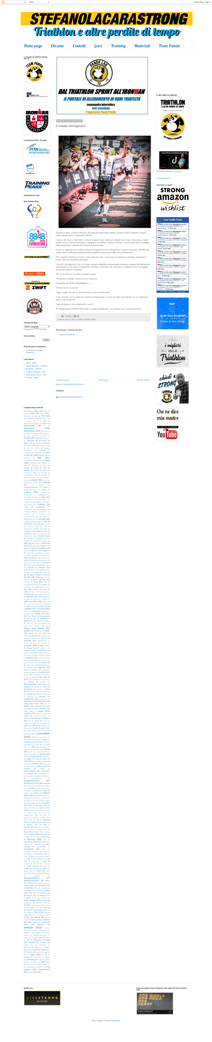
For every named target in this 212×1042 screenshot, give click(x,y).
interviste (27, 641)
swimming (43, 893)
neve (29, 708)
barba (37, 448)
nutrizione (28, 713)
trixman (44, 935)
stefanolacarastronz (31, 881)
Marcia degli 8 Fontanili (32, 675)
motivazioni (41, 701)
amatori (44, 436)
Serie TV (29, 859)
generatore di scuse (40, 599)
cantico (35, 475)
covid (45, 526)
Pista (26, 761)
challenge (46, 482)
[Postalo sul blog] (69, 316)
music (26, 704)
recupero (36, 790)
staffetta (47, 873)
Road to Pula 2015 (30, 832)
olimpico (46, 718)
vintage (26, 957)
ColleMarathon (37, 502)
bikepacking (28, 460)
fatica (32, 570)
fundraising (27, 594)
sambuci (26, 844)
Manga (26, 672)
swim (47, 890)
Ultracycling (37, 940)
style (38, 888)
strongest (42, 885)
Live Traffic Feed (173, 220)
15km (45, 411)
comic (26, 507)
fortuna (37, 587)
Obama (45, 713)
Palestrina (44, 725)
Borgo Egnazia (42, 463)
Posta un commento (67, 335)
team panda (29, 900)
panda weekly (30, 734)
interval (44, 638)
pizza (45, 761)
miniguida (27, 687)
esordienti (46, 563)
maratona (42, 672)
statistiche (36, 876)
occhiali (35, 716)
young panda (35, 964)
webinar (47, 957)
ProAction (46, 776)
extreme (47, 565)
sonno (45, 868)
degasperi (39, 538)
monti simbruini (45, 694)
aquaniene (30, 440)
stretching (30, 883)
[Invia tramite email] (66, 316)
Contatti (79, 45)
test (25, 905)
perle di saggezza (30, 754)
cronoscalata (35, 531)
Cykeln (45, 534)
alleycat (36, 433)
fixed (36, 582)
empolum (34, 560)
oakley (38, 713)
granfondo (43, 618)
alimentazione (29, 426)
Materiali (142, 45)
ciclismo (27, 492)
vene (38, 952)
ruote (45, 839)
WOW (43, 962)
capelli (26, 477)
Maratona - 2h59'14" (34, 369)
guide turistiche (37, 621)
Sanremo (38, 844)
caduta (36, 468)
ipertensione (42, 641)
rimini (40, 800)
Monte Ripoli (35, 691)
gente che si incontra (35, 608)
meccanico (46, 679)
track (48, 915)
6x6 (36, 416)
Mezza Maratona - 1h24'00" (36, 366)
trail (28, 917)
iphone (26, 643)
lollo (48, 665)
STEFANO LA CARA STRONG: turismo (172, 260)
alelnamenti (27, 423)
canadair (27, 475)
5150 (29, 416)
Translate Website (163, 178)
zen (25, 967)
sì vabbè (43, 861)
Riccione (47, 798)
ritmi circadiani (30, 803)
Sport (39, 871)
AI (37, 421)
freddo (26, 592)
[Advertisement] (103, 358)
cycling (26, 534)
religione (36, 793)
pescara (43, 754)
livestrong (40, 665)
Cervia (35, 482)
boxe (25, 465)
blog (48, 460)
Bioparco (39, 460)
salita (35, 842)
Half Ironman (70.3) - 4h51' (36, 375)
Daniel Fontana (44, 536)
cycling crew (36, 534)
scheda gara (28, 854)
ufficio (48, 937)
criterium (36, 529)
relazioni (26, 793)
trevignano (41, 924)
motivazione (28, 701)
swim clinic (32, 893)
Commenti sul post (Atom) (73, 384)
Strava (47, 880)
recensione (32, 788)
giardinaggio (36, 611)
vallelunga (42, 945)
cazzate (34, 480)
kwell (25, 660)
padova (26, 725)
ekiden (26, 558)
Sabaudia (27, 842)
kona (45, 658)
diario (45, 541)
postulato (27, 768)
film (46, 575)
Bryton (45, 465)
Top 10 (37, 912)
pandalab (86, 319)
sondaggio (36, 868)
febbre (45, 570)
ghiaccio (26, 611)
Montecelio (46, 691)
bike (40, 458)
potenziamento (29, 771)
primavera (27, 776)
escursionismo (35, 563)
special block (28, 871)
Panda (35, 728)
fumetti (45, 592)
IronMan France (44, 645)
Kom (39, 658)
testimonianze (35, 905)
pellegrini (36, 749)
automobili (36, 443)
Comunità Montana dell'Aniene (35, 511)
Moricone (30, 696)
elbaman (34, 558)
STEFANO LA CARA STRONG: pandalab (172, 253)
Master (26, 679)
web (40, 957)
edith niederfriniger (37, 553)
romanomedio (28, 837)
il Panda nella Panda (37, 627)
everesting (38, 565)
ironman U (43, 648)
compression (28, 509)
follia (45, 582)
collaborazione (41, 499)
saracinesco (28, 849)
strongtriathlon (29, 888)
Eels (48, 553)
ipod (34, 643)
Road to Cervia (29, 808)
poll (46, 766)
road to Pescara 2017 (39, 829)
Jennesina (27, 655)
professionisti (36, 778)
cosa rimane (36, 524)
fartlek (26, 570)
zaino (45, 964)
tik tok (47, 908)
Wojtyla (35, 962)
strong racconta (42, 883)
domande (44, 546)
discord (35, 546)
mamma (35, 670)
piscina (44, 759)
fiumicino (27, 582)
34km (41, 413)
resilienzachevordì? (41, 795)
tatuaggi (42, 895)
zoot (29, 972)
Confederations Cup (31, 516)
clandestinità (42, 495)
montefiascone (31, 694)
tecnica (44, 900)
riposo (47, 800)
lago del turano (29, 662)
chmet (35, 490)
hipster (47, 621)
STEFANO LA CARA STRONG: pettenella (172, 240)
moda (45, 687)
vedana (28, 950)
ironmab (43, 643)
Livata (32, 665)
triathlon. (27, 935)
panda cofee (45, 728)
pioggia (28, 759)
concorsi (41, 514)
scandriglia (27, 851)
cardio (34, 477)
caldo (44, 470)
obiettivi (26, 716)
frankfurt (36, 589)
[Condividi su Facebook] (75, 316)
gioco (28, 614)
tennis (38, 903)
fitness (35, 580)
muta (45, 704)
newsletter (43, 708)
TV (33, 937)
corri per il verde (41, 521)
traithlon (34, 922)
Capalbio (44, 475)
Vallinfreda (37, 947)
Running (31, 839)
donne (26, 548)
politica (39, 766)
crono (26, 531)
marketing (46, 675)
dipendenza (36, 543)
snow (48, 864)
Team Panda (169, 45)
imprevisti (38, 631)
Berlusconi (40, 453)
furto (43, 594)
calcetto (26, 470)
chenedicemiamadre (31, 487)
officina (44, 716)
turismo (26, 937)
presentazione (42, 773)
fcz (38, 570)
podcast (26, 764)
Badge (41, 445)
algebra (44, 423)
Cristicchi (27, 529)
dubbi (26, 550)
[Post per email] (62, 316)
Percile (45, 752)
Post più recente (63, 380)
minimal (36, 687)
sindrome (27, 864)
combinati (41, 504)
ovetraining (43, 723)
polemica (27, 766)
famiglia (42, 568)
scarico (36, 851)
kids (48, 655)
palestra (35, 725)
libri (44, 663)
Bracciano (35, 465)
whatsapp (30, 960)
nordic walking (29, 711)
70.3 (43, 416)
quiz (28, 786)
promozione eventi (31, 783)
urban (47, 940)
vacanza (31, 942)
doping (33, 548)
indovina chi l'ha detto (37, 633)
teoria (45, 903)
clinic (35, 497)
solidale (26, 868)
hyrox (25, 626)
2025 (25, 413)
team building (42, 898)
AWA (28, 445)
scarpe (45, 851)
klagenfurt (30, 658)
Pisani (37, 759)
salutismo (44, 842)
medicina (31, 682)
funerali (36, 594)
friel (33, 592)
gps (34, 618)
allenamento (29, 431)
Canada (44, 473)
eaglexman (34, 550)
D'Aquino (27, 536)
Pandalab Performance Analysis (35, 739)
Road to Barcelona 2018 (37, 805)
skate (35, 864)
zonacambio (44, 969)
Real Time (172, 292)
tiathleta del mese (36, 908)
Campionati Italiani (30, 473)
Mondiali (26, 689)
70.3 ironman (28, 418)
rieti (34, 800)
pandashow (28, 744)
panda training (45, 730)
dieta (26, 543)
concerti (26, 514)
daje (34, 536)
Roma (32, 834)
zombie (39, 967)
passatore (43, 747)
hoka (35, 623)
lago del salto (42, 660)
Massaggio (43, 677)
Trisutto (36, 935)
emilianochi (44, 558)
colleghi (26, 502)
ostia (34, 723)
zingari (32, 967)
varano (47, 947)
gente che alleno (70, 319)
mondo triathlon (37, 689)
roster (37, 837)
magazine (41, 667)
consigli (42, 519)
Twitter (40, 937)
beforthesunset (29, 453)
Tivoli (28, 910)
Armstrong (42, 440)
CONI (45, 516)
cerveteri (26, 482)
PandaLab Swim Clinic (31, 742)
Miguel (44, 684)
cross (45, 531)
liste (25, 665)
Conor (34, 519)
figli (25, 575)
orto (29, 721)
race (33, 786)
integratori (44, 636)
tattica (35, 895)
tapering (26, 895)
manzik (33, 672)
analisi (37, 438)
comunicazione (42, 509)
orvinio (36, 721)
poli (33, 766)
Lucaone (30, 667)
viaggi (45, 952)
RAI (39, 786)
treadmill (44, 922)
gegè (28, 599)
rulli (43, 837)
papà (33, 747)
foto (25, 589)
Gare (98, 45)
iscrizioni (26, 653)
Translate (43, 329)
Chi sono (57, 45)
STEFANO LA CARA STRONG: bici (170, 267)
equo (25, 563)
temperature (28, 903)
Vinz (33, 957)
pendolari (46, 749)
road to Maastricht (36, 822)
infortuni (34, 636)
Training (118, 45)
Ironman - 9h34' (32, 378)
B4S (34, 445)
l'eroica (32, 660)
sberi (43, 849)
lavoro (39, 662)
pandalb (45, 742)
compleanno (40, 507)
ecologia (44, 550)
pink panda (46, 756)
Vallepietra (27, 947)
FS (38, 592)
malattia (79, 319)
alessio (36, 423)
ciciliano (44, 490)
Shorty (33, 861)
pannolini (39, 744)
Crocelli (44, 529)
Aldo (44, 421)
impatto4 (27, 631)
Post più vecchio (143, 380)
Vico (25, 955)
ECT (25, 553)
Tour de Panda (37, 915)
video (32, 954)
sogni (45, 866)
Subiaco (29, 890)
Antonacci (46, 438)
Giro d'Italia (32, 616)
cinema (43, 492)
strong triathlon (29, 885)
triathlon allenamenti (39, 930)
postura (41, 768)
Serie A (47, 856)
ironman (27, 645)
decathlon (29, 538)
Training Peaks (35, 920)
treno (26, 924)
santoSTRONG (41, 847)
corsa (26, 524)
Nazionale (37, 706)
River (40, 803)
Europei (28, 565)
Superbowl (38, 890)
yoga (25, 964)
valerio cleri (28, 945)
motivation (42, 696)
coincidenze (28, 499)
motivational (28, 699)
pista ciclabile (36, 761)
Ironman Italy (31, 648)
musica (36, 704)
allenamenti (29, 428)
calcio (36, 470)
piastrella (36, 756)
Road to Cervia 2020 (37, 810)
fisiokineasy (39, 577)
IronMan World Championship (35, 650)
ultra (27, 940)
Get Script (164, 292)
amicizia (27, 438)
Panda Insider (31, 730)
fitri (44, 580)
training (37, 917)
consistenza (28, 521)
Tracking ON (181, 292)
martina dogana (31, 677)
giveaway (43, 616)
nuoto (40, 711)
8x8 (38, 418)
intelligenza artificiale (31, 638)
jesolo (35, 655)
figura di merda (35, 575)
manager (44, 670)
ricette (28, 800)
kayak (42, 655)
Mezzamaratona (30, 684)
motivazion (43, 699)
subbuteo (46, 888)
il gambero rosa (38, 626)
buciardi (26, 468)
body (31, 463)
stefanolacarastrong (31, 878)
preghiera (30, 773)
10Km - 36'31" (31, 363)
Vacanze (44, 942)
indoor (47, 631)
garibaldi (29, 597)
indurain (26, 636)
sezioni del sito (41, 859)
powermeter (45, 771)
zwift (35, 972)
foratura (44, 584)
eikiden (44, 555)
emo (25, 560)
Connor (26, 519)
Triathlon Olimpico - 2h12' (36, 372)
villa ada (44, 955)
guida (26, 621)
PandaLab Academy (39, 737)
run (48, 837)
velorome (30, 952)
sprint (39, 873)
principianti (36, 776)
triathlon (93, 319)
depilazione (37, 541)
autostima (46, 443)
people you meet (34, 752)
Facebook (30, 567)
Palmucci (27, 728)
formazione (27, 587)
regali (45, 790)
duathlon (42, 548)
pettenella (27, 756)
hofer (28, 623)
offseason (27, 718)
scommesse (39, 854)
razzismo (47, 786)
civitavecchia (28, 495)
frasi (44, 589)
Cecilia (45, 480)
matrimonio (36, 679)
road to (47, 803)
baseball (42, 450)
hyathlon (44, 623)
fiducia (45, 572)
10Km (36, 411)
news (35, 708)
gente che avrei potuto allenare (38, 606)
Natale (26, 706)
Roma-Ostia (43, 834)
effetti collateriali (32, 555)
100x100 (27, 411)
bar (28, 448)
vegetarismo (45, 950)
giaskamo (46, 611)
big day (41, 455)
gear (48, 596)
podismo (35, 764)
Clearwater (27, 497)
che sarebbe (37, 485)
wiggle (41, 959)
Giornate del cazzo (42, 614)
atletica (26, 443)
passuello (27, 749)
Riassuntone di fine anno (32, 798)
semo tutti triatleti (36, 856)
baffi (48, 445)
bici (31, 455)
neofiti (48, 706)
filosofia (27, 577)
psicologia (46, 783)
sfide (25, 861)
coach (43, 497)
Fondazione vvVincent (31, 584)
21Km (32, 413)
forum (45, 587)
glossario (27, 618)
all (44, 426)
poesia (45, 764)
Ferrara (36, 572)
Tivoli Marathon (38, 910)
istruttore (36, 653)
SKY (41, 864)
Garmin (40, 596)
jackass (44, 653)
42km (48, 413)
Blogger (117, 1021)
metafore (43, 682)
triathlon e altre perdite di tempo (35, 933)
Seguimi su (32, 273)
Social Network (32, 866)
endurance (43, 560)
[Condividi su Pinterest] (77, 316)
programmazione (31, 780)
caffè (44, 468)
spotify (32, 873)
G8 (49, 594)
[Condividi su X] (72, 316)
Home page (33, 45)
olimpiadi (37, 718)
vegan (36, 950)
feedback (27, 572)
